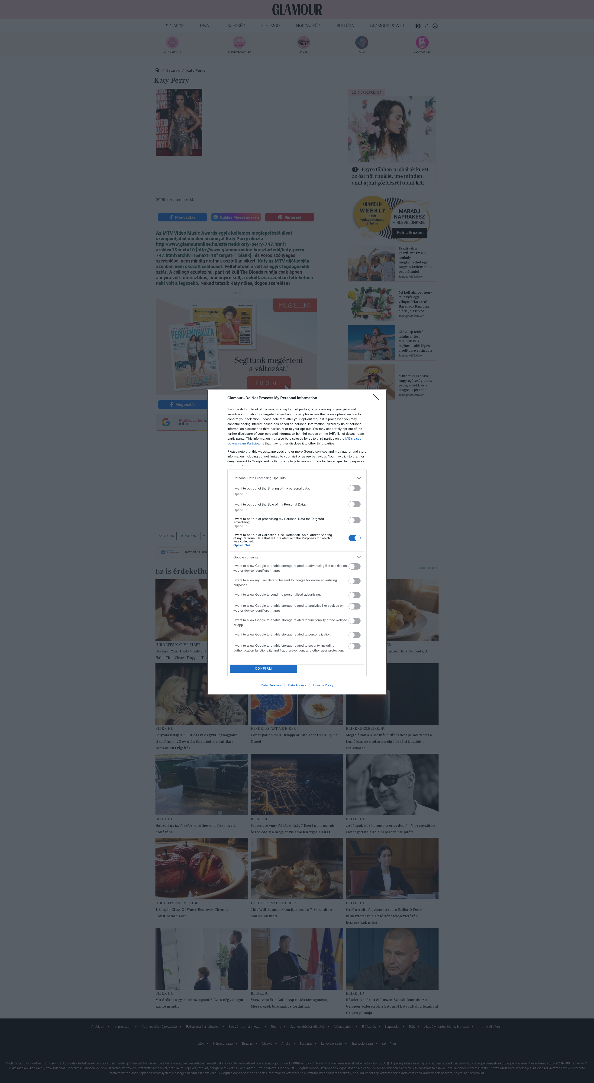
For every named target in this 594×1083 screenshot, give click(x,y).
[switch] (355, 488)
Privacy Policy (323, 685)
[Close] (377, 398)
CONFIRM (263, 668)
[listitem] (297, 478)
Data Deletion (271, 685)
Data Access (297, 685)
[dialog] (297, 541)
